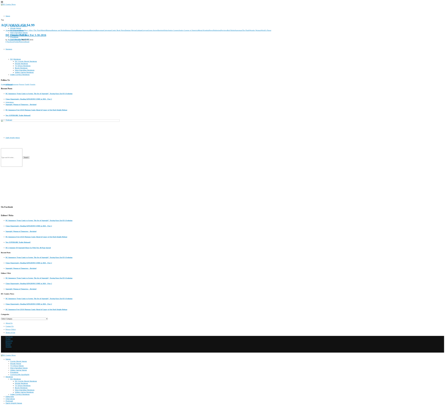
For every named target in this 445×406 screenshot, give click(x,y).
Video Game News (18, 370)
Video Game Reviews (24, 72)
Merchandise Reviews (24, 70)
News (8, 16)
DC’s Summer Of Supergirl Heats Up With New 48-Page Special (28, 248)
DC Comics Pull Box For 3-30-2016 (26, 35)
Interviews (10, 102)
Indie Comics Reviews (20, 74)
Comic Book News (18, 361)
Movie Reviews (21, 63)
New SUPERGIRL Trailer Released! (18, 115)
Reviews (9, 49)
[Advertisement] (222, 60)
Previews (14, 37)
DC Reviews (15, 59)
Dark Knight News (14, 403)
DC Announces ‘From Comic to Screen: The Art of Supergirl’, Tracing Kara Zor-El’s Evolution (39, 94)
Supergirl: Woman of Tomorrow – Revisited (21, 104)
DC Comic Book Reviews (26, 61)
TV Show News (17, 366)
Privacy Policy (11, 329)
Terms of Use (10, 332)
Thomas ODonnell (14, 40)
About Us (9, 323)
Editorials (10, 396)
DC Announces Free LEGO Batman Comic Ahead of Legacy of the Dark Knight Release (36, 110)
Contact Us (10, 326)
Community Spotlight (19, 374)
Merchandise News (19, 33)
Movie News (15, 28)
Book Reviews (21, 68)
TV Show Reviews (22, 66)
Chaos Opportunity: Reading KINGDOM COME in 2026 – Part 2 (29, 99)
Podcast (9, 401)
